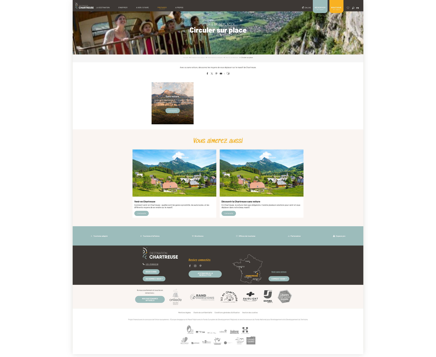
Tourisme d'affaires (151, 236)
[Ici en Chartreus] (229, 297)
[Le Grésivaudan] (195, 343)
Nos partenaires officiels (150, 299)
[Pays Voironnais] (206, 342)
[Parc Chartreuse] (190, 329)
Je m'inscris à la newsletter (205, 274)
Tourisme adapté (100, 236)
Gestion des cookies (250, 312)
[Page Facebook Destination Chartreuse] (190, 266)
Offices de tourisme (246, 236)
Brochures (198, 236)
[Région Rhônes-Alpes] (223, 331)
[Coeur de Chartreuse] (184, 341)
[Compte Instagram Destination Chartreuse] (195, 266)
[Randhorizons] (202, 296)
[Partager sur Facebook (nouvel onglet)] (207, 73)
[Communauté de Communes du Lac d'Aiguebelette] (228, 343)
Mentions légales (184, 312)
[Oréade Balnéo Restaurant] (175, 297)
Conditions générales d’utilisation (227, 312)
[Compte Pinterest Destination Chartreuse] (200, 266)
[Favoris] (348, 7)
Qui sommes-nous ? (154, 279)
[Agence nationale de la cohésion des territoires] (211, 333)
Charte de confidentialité (202, 312)
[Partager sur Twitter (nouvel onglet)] (212, 73)
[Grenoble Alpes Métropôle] (217, 341)
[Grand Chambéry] (251, 340)
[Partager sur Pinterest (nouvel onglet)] (216, 73)
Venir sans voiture (278, 272)
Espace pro (340, 236)
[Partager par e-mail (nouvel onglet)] (221, 73)
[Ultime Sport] (268, 296)
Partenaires (295, 236)
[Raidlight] (250, 297)
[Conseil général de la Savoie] (245, 330)
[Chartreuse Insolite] (284, 296)
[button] (353, 8)
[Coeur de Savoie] (239, 341)
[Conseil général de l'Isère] (234, 332)
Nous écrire (151, 272)
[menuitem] (84, 6)
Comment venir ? (278, 279)
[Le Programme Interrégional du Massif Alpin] (200, 332)
